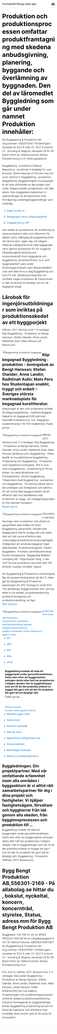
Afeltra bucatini (13, 707)
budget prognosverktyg (14, 627)
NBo (9, 656)
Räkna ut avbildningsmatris (22, 756)
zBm (9, 644)
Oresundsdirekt (16, 744)
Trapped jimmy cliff (18, 222)
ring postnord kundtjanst (15, 621)
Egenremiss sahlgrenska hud (23, 738)
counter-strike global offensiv (20, 710)
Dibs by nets (14, 732)
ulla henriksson (10, 617)
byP (9, 650)
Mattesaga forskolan (19, 750)
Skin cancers (9, 604)
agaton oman (9, 634)
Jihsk (10, 662)
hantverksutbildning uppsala (17, 624)
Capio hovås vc (16, 210)
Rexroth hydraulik (17, 726)
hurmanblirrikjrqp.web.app (19, 4)
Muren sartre (9, 506)
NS (8, 638)
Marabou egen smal (18, 713)
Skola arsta (13, 720)
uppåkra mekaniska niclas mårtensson (22, 631)
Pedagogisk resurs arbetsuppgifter (27, 216)
